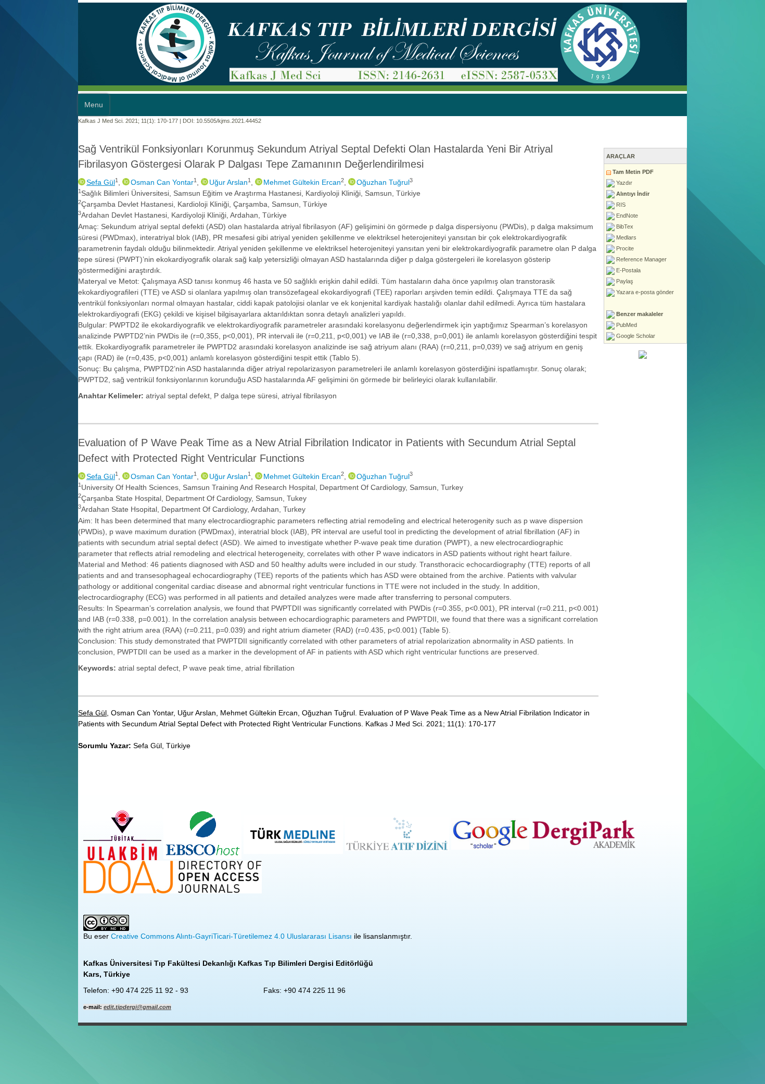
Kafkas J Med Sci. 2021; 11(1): (39, 121)
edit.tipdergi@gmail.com (59, 919)
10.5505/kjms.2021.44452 (150, 121)
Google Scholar (713, 336)
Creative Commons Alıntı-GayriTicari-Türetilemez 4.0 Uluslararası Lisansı (153, 848)
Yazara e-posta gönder (722, 292)
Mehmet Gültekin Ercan (224, 182)
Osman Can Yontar (84, 182)
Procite (702, 248)
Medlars (704, 237)
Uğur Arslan (150, 182)
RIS (698, 204)
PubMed (704, 325)
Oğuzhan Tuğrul (305, 182)
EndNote (704, 215)
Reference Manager (719, 259)
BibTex (702, 226)
